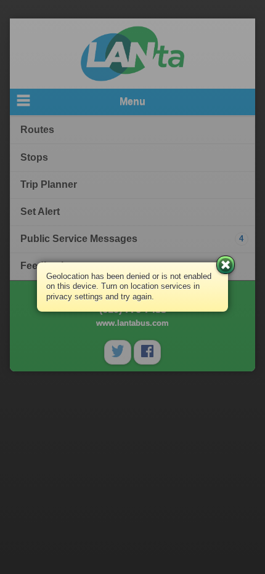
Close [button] (225, 265)
